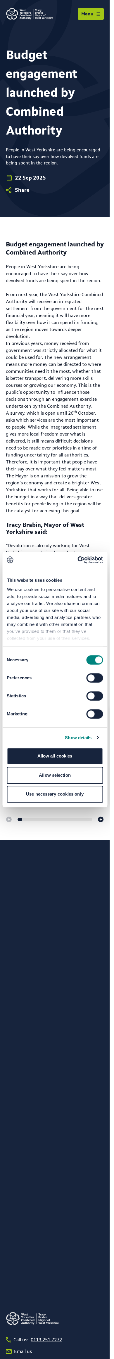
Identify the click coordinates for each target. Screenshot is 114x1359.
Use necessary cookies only (55, 794)
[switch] (94, 678)
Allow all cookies (54, 755)
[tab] (20, 819)
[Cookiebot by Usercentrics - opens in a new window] (78, 560)
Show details (78, 737)
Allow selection (55, 775)
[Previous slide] (9, 819)
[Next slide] (101, 819)
